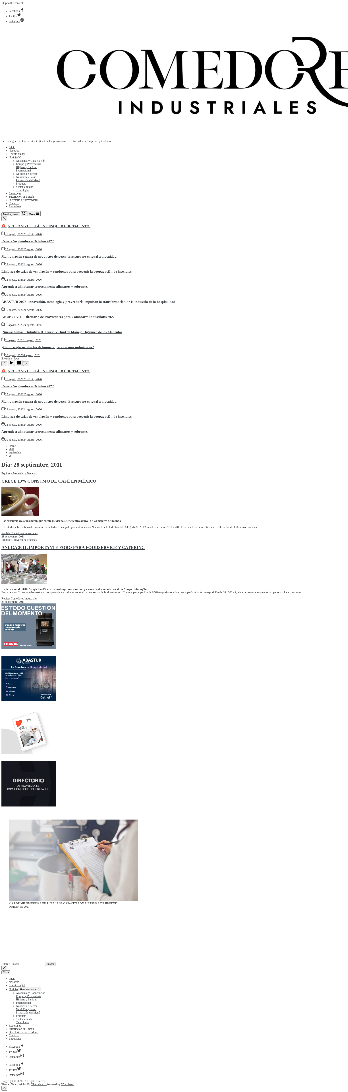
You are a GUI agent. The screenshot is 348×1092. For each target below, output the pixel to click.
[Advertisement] (174, 936)
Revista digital (17, 153)
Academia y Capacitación (30, 160)
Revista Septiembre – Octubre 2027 (27, 241)
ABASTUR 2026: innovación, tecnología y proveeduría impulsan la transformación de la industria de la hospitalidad (88, 302)
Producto (21, 183)
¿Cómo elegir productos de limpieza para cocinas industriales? (47, 347)
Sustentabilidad (24, 186)
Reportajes (15, 193)
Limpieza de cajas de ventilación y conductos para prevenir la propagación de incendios (66, 271)
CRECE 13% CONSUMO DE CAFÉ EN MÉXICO (48, 481)
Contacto (14, 203)
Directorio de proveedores (23, 199)
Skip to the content (12, 3)
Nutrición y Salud (26, 177)
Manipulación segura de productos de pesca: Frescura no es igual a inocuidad (59, 256)
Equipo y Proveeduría (28, 164)
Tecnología (22, 190)
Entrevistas (15, 206)
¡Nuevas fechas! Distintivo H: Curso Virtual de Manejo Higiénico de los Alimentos (61, 332)
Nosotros (14, 150)
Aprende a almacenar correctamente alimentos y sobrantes (44, 286)
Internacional (23, 170)
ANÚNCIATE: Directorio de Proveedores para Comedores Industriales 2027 (58, 317)
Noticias (13, 157)
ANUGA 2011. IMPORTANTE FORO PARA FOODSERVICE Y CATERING (73, 547)
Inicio (12, 147)
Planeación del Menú (28, 180)
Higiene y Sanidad (26, 167)
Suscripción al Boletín (21, 196)
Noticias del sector (26, 173)
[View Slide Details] (73, 900)
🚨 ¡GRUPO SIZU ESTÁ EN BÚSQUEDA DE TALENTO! (45, 226)
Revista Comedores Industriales (19, 533)
